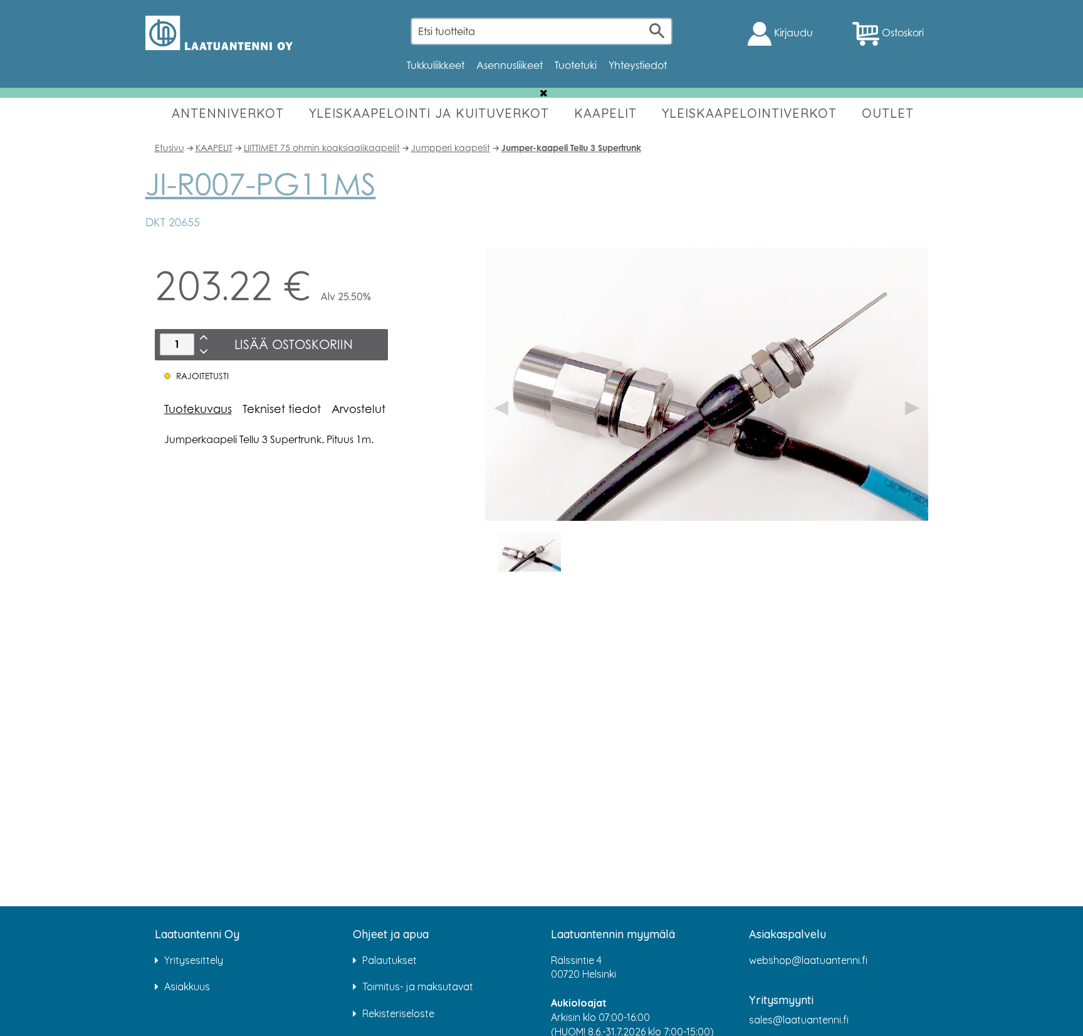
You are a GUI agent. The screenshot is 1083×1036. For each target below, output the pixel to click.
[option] (529, 552)
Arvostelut (358, 409)
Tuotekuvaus (198, 409)
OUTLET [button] (888, 113)
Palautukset (389, 960)
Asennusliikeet (509, 65)
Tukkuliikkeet (435, 65)
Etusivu (169, 147)
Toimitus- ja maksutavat (417, 986)
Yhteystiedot (638, 65)
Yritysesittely (193, 960)
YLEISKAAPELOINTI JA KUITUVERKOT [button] (429, 113)
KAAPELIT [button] (605, 113)
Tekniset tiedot (282, 409)
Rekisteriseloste (398, 1013)
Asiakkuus (187, 986)
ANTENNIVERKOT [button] (228, 113)
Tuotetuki (576, 65)
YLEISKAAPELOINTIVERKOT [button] (749, 113)
